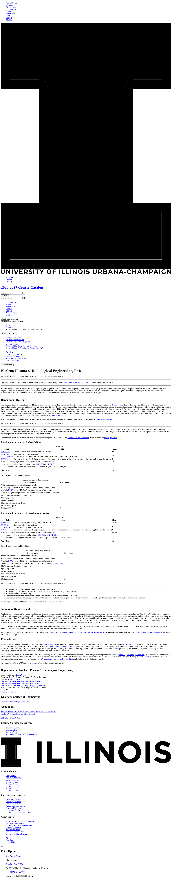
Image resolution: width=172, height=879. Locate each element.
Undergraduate (11, 9)
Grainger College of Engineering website (16, 702)
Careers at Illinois (12, 780)
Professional (10, 13)
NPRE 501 (5, 454)
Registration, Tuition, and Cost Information (21, 734)
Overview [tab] (9, 352)
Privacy (8, 838)
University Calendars (13, 802)
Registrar (9, 279)
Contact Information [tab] (13, 361)
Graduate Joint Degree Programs (18, 342)
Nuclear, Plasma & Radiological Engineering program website (24, 686)
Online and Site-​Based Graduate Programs (21, 346)
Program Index (11, 313)
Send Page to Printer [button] (13, 856)
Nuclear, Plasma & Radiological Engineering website (21, 681)
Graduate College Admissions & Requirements (18, 714)
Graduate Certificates (13, 338)
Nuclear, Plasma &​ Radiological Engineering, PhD (24, 348)
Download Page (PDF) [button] (14, 864)
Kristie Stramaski (14, 679)
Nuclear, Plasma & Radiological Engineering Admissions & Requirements (28, 712)
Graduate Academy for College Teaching (57, 659)
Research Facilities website (105, 419)
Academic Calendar (13, 728)
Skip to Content (11, 3)
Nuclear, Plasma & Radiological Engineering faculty (20, 683)
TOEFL (59, 632)
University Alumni (12, 786)
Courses (9, 16)
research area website (115, 405)
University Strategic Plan (15, 832)
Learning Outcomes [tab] (13, 356)
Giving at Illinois (12, 784)
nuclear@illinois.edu (8, 692)
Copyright (9, 840)
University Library (12, 790)
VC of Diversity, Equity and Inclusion (20, 821)
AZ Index (9, 5)
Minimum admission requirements (150, 632)
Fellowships (48, 644)
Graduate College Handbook (78, 438)
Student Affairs (11, 732)
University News (12, 782)
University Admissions (14, 778)
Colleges (9, 18)
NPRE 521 (9, 456)
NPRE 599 (5, 452)
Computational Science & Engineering (77, 382)
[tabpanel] (86, 398)
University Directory (13, 804)
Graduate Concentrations (15, 340)
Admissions (10, 277)
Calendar (9, 282)
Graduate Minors (12, 344)
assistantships (130, 644)
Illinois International (13, 830)
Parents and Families (13, 810)
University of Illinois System (16, 834)
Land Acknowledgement (15, 823)
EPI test (148, 657)
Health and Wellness (13, 808)
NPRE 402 (12, 490)
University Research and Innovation (19, 825)
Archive (9, 20)
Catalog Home (11, 7)
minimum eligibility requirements (60, 646)
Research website (57, 415)
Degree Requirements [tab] (14, 354)
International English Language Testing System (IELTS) (85, 632)
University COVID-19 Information (18, 812)
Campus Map (11, 776)
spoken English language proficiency (131, 655)
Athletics (9, 788)
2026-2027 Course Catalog (22, 287)
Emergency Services (13, 800)
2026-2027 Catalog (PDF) (15, 872)
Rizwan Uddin (20, 675)
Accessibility (10, 842)
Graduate (9, 11)
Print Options (8, 365)
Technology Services (13, 828)
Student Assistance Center (15, 806)
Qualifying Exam (110, 438)
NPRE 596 (5, 459)
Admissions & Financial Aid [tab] (16, 358)
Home (8, 325)
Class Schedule (11, 730)
